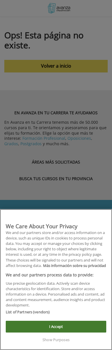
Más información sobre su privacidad (74, 265)
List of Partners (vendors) (28, 311)
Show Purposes (56, 339)
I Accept (56, 326)
